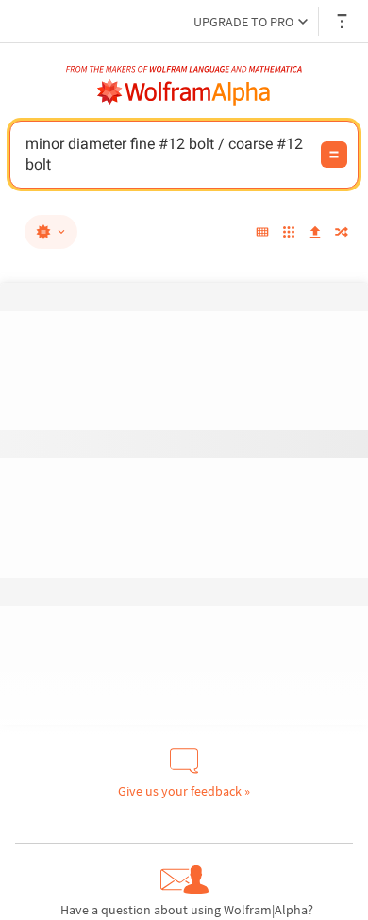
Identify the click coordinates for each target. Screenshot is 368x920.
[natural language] (51, 232)
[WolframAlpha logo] (184, 92)
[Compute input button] (334, 154)
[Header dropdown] (343, 21)
